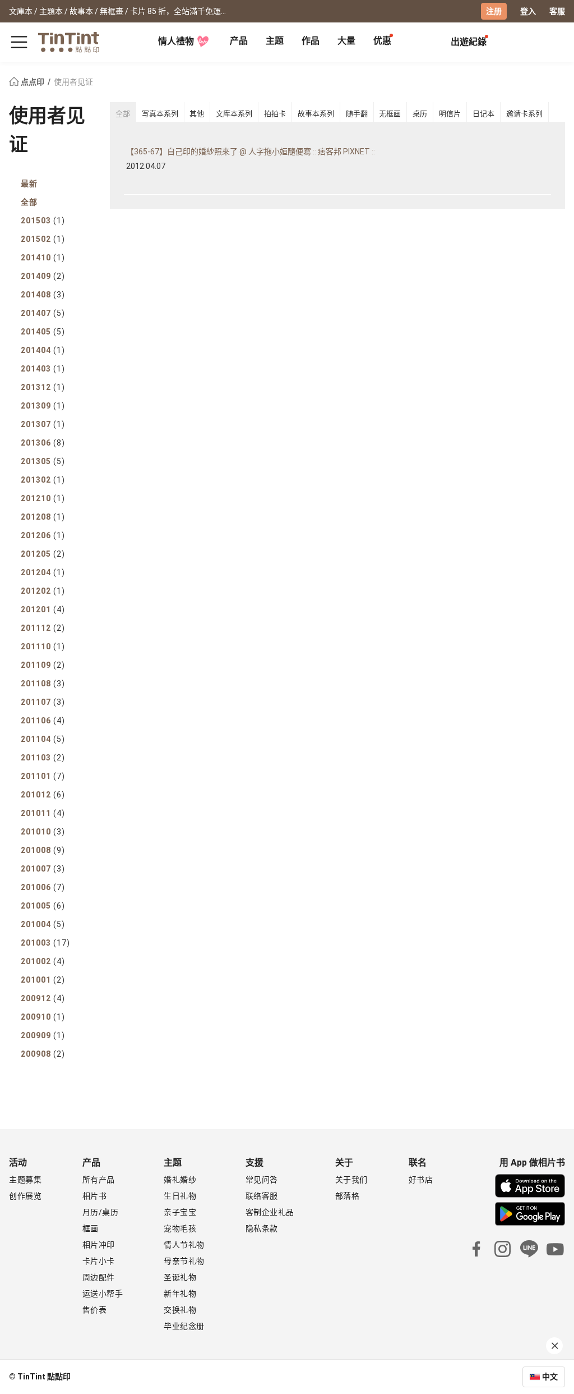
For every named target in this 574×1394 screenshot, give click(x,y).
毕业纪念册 (184, 1326)
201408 (43, 294)
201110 (43, 646)
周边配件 (98, 1277)
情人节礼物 (184, 1244)
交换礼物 (180, 1309)
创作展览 (25, 1195)
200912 (43, 998)
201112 (43, 627)
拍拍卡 (275, 113)
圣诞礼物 (180, 1277)
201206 (43, 535)
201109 (43, 665)
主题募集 (25, 1179)
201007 (43, 868)
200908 (43, 1053)
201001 (43, 979)
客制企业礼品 (270, 1212)
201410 (43, 257)
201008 (43, 850)
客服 (557, 11)
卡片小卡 (98, 1261)
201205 (43, 553)
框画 (90, 1228)
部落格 (347, 1195)
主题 (275, 40)
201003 (45, 942)
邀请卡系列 (524, 113)
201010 (43, 831)
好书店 (421, 1179)
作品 (311, 40)
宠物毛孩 (180, 1228)
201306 (43, 442)
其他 (196, 113)
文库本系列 (234, 113)
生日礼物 (180, 1195)
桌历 (420, 113)
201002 (43, 961)
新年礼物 (180, 1293)
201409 (43, 276)
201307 (43, 424)
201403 (43, 368)
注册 (494, 11)
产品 (239, 40)
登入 (528, 11)
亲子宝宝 (180, 1212)
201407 (43, 313)
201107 (43, 702)
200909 (43, 1035)
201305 (43, 461)
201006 (43, 887)
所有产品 (98, 1179)
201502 (43, 239)
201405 (43, 331)
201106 (43, 720)
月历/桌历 (100, 1212)
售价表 (94, 1309)
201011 (43, 813)
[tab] (239, 42)
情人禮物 (176, 41)
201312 (43, 387)
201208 (43, 516)
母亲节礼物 (184, 1261)
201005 (43, 905)
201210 (43, 498)
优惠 (382, 40)
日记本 (483, 113)
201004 (43, 924)
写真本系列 (160, 113)
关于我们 (351, 1179)
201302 (43, 479)
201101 (43, 776)
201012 (43, 794)
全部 (29, 202)
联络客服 (262, 1195)
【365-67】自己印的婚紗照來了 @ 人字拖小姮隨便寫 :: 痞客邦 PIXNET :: (250, 151)
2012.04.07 (145, 166)
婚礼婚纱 (180, 1179)
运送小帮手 (102, 1293)
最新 (29, 183)
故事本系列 (316, 113)
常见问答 (262, 1179)
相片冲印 (98, 1244)
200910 (43, 1016)
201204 (43, 572)
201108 (43, 683)
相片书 (94, 1195)
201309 (43, 405)
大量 (346, 40)
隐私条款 (262, 1228)
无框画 (390, 113)
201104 (43, 739)
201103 (43, 757)
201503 (43, 220)
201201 (43, 609)
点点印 (32, 81)
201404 (43, 350)
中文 (550, 1376)
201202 (43, 590)
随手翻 (357, 113)
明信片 (450, 113)
